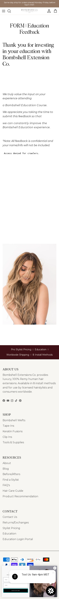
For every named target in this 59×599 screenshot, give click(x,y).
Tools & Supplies (13, 442)
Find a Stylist (11, 479)
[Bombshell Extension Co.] (29, 11)
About (7, 463)
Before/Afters (11, 474)
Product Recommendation (20, 496)
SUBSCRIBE (15, 590)
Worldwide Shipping (17, 354)
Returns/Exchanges (16, 522)
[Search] (10, 11)
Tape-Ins (8, 425)
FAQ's (6, 485)
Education (40, 349)
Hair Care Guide (13, 490)
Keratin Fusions (12, 431)
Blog (6, 468)
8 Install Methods (43, 354)
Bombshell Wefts (14, 420)
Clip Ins (7, 437)
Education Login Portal (18, 539)
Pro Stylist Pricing (21, 349)
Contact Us (10, 517)
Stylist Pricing (11, 528)
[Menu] (3, 11)
